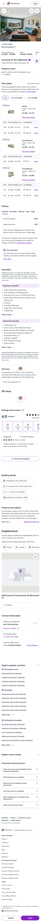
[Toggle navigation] (4, 3)
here (33, 232)
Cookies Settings (7, 899)
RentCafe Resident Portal (10, 878)
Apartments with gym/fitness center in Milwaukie (17, 740)
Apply (30, 918)
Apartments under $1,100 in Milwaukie (14, 694)
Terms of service (7, 885)
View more (7, 259)
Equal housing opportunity (10, 910)
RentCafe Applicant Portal (10, 874)
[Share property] (37, 10)
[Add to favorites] (31, 10)
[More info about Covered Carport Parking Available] (31, 333)
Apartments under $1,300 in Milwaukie (14, 702)
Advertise (5, 853)
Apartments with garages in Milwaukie (14, 728)
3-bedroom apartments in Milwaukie (13, 685)
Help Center (5, 846)
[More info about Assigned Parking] (18, 335)
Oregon (12, 818)
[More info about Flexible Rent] (15, 325)
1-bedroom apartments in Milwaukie (13, 677)
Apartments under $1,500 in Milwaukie (14, 710)
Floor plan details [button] (28, 117)
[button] (20, 24)
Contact (11, 918)
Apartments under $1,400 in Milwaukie (14, 706)
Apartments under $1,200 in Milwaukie (14, 698)
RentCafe (5, 818)
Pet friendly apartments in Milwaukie (13, 724)
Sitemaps (5, 857)
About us (4, 839)
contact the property (24, 243)
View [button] (36, 127)
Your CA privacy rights (9, 892)
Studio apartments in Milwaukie (12, 673)
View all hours (32, 645)
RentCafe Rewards (8, 867)
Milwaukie (5, 820)
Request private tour (31, 522)
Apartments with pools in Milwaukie (13, 736)
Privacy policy (6, 889)
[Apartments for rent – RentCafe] (19, 3)
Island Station (15, 820)
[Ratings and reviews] (23, 410)
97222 (31, 542)
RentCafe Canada (7, 864)
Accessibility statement (9, 896)
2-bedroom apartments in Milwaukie (13, 681)
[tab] (17, 97)
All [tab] (5, 98)
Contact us (5, 842)
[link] (35, 4)
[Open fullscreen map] (35, 556)
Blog (3, 850)
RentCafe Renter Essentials (10, 871)
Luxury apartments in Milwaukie (12, 732)
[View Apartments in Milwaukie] (4, 10)
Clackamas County (24, 818)
